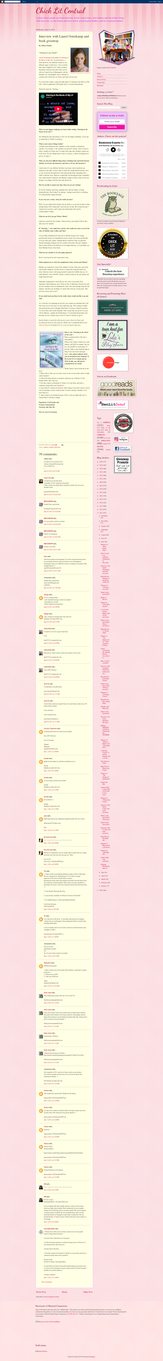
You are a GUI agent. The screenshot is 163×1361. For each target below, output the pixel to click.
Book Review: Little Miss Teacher (105, 678)
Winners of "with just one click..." (105, 587)
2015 (101, 499)
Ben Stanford (112, 67)
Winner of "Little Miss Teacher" (105, 604)
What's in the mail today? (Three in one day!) (105, 686)
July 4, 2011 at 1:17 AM (51, 1043)
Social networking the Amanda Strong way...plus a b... (105, 653)
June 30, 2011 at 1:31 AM (52, 694)
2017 (101, 492)
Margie (46, 594)
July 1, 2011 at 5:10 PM (51, 771)
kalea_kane (47, 992)
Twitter (60, 77)
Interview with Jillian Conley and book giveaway (105, 808)
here (61, 60)
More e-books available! (105, 662)
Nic (45, 871)
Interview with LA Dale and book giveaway (105, 830)
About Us (100, 76)
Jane (45, 816)
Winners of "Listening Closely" (105, 694)
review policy (101, 98)
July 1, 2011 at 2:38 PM (51, 752)
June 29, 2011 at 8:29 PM (51, 607)
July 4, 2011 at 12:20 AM (51, 986)
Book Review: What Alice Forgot (105, 768)
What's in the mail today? (105, 593)
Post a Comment (47, 1282)
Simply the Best (104, 783)
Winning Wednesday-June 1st (105, 866)
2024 (101, 468)
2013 (101, 506)
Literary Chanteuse (50, 728)
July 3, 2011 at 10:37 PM (51, 956)
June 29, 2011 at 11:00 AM (52, 588)
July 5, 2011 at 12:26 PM (51, 1120)
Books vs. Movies (104, 598)
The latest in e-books (105, 762)
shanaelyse (47, 963)
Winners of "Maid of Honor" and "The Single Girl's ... (105, 743)
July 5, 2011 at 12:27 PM (51, 1160)
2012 (101, 509)
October (104, 526)
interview (57, 447)
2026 (101, 462)
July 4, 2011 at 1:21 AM (51, 1062)
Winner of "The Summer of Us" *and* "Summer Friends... (105, 640)
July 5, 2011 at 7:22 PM (51, 1277)
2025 (101, 465)
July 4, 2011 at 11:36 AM (51, 1084)
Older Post (88, 1291)
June (102, 542)
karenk (46, 758)
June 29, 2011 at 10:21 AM (52, 549)
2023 (101, 472)
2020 (101, 482)
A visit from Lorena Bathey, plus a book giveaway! (105, 613)
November (104, 521)
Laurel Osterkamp (44, 57)
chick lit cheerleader (103, 431)
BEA (98, 422)
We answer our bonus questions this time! (105, 719)
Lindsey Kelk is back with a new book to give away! (105, 791)
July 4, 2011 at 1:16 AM (51, 1026)
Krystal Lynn (48, 837)
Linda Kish (47, 628)
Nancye (46, 1090)
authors (46, 447)
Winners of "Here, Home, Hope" (104, 547)
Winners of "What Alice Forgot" (105, 800)
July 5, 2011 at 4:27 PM (51, 1190)
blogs (108, 425)
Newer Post (41, 1291)
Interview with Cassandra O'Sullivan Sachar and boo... (105, 669)
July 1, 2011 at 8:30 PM (51, 864)
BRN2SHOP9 (48, 501)
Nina (45, 556)
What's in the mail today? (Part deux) (105, 817)
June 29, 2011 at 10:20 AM (52, 511)
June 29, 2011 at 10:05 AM (52, 494)
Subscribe (112, 127)
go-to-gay (107, 438)
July (102, 538)
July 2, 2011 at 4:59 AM (51, 909)
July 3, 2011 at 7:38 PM (51, 937)
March (103, 879)
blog (75, 77)
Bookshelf (100, 85)
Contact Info (101, 82)
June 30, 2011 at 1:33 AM (52, 722)
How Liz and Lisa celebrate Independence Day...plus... (105, 558)
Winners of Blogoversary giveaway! (105, 845)
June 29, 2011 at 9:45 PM (51, 643)
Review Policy (101, 79)
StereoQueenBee (49, 1229)
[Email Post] (62, 445)
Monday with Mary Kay (105, 707)
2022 (101, 475)
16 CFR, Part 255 (72, 1314)
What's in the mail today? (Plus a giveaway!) (105, 623)
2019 (101, 486)
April (103, 876)
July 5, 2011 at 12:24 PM (51, 1101)
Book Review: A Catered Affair (105, 631)
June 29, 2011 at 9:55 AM (52, 471)
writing (108, 449)
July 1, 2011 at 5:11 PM (51, 790)
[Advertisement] (42, 1333)
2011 (101, 513)
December (104, 516)
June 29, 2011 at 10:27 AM (52, 571)
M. (45, 916)
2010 (101, 890)
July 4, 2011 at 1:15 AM (51, 1003)
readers (105, 444)
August (103, 535)
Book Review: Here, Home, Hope (105, 701)
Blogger (92, 1357)
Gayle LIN (47, 478)
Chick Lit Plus (43, 325)
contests (51, 447)
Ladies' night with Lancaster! (105, 859)
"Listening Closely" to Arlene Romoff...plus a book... (105, 754)
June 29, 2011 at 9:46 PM (51, 660)
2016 (101, 496)
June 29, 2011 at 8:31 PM (51, 622)
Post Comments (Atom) (51, 1297)
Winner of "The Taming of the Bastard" (105, 776)
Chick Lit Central (60, 10)
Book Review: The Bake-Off (105, 838)
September (104, 530)
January (103, 886)
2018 (101, 489)
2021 (101, 479)
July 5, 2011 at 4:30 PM (51, 1222)
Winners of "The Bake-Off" (105, 852)
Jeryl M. (46, 684)
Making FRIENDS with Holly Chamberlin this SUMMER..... (105, 731)
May (102, 872)
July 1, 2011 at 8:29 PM (51, 843)
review (100, 446)
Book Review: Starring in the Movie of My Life (105, 579)
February (104, 882)
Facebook (60, 388)
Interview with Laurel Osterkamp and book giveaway (105, 569)
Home (64, 1291)
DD (45, 1184)
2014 (101, 503)
